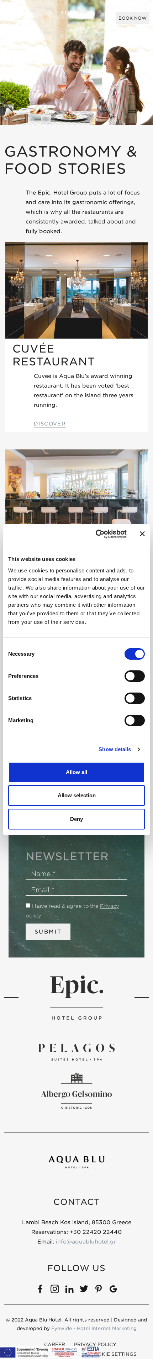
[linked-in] (69, 1288)
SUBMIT (48, 932)
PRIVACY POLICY (95, 1344)
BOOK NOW (132, 18)
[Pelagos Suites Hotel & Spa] (76, 1052)
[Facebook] (40, 1288)
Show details (115, 749)
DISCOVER (50, 424)
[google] (113, 1288)
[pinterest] (98, 1288)
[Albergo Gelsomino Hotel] (76, 1090)
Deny (76, 819)
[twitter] (84, 1288)
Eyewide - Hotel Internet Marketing (94, 1328)
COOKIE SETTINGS (113, 1354)
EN (25, 14)
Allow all (76, 772)
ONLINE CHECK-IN (129, 8)
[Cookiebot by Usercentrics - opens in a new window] (96, 534)
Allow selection (77, 795)
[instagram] (54, 1288)
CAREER (54, 1344)
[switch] (135, 676)
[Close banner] (142, 533)
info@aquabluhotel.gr (86, 1242)
